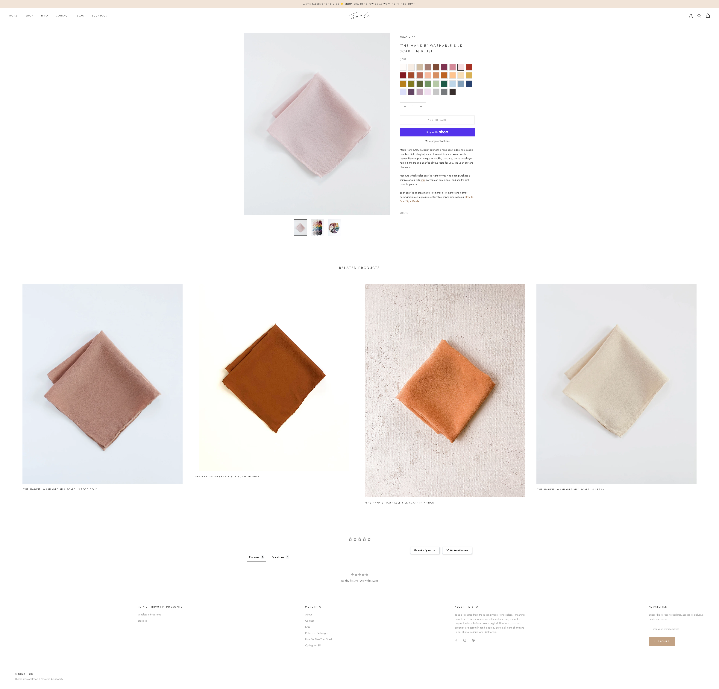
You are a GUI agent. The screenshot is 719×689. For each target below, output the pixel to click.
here (423, 180)
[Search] (699, 16)
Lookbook (99, 15)
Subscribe (662, 641)
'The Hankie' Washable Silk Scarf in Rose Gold (59, 489)
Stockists (142, 621)
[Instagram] (464, 640)
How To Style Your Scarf (318, 639)
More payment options (437, 141)
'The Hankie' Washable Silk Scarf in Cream (570, 489)
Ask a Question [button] (427, 550)
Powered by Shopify (51, 679)
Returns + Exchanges (316, 633)
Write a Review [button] (459, 550)
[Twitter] (416, 212)
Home (13, 15)
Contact (62, 15)
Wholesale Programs (149, 614)
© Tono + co (24, 674)
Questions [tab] (278, 557)
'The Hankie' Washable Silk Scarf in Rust (227, 476)
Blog (80, 15)
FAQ (307, 627)
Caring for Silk (313, 645)
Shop (30, 15)
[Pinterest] (421, 212)
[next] (707, 392)
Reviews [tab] (254, 557)
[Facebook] (411, 212)
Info (44, 15)
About (308, 614)
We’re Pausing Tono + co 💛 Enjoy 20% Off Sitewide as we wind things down (359, 3)
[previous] (11, 392)
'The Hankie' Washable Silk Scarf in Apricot (400, 502)
